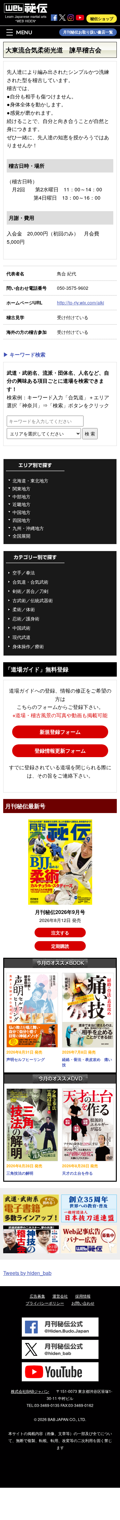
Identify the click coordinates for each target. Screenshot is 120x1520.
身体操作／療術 (28, 646)
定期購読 (60, 946)
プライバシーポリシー (45, 1303)
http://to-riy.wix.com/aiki (80, 302)
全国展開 (21, 536)
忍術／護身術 (25, 618)
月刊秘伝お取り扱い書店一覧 (88, 32)
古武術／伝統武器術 (32, 600)
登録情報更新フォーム (60, 750)
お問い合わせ (82, 1303)
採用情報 (83, 1296)
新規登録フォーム (60, 731)
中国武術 (21, 628)
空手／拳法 (23, 572)
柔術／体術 (23, 609)
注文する (60, 932)
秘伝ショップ (101, 18)
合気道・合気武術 (30, 582)
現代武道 (21, 637)
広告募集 (37, 1296)
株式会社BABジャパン (30, 1391)
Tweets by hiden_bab (27, 1273)
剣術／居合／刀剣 (30, 591)
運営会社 (60, 1296)
